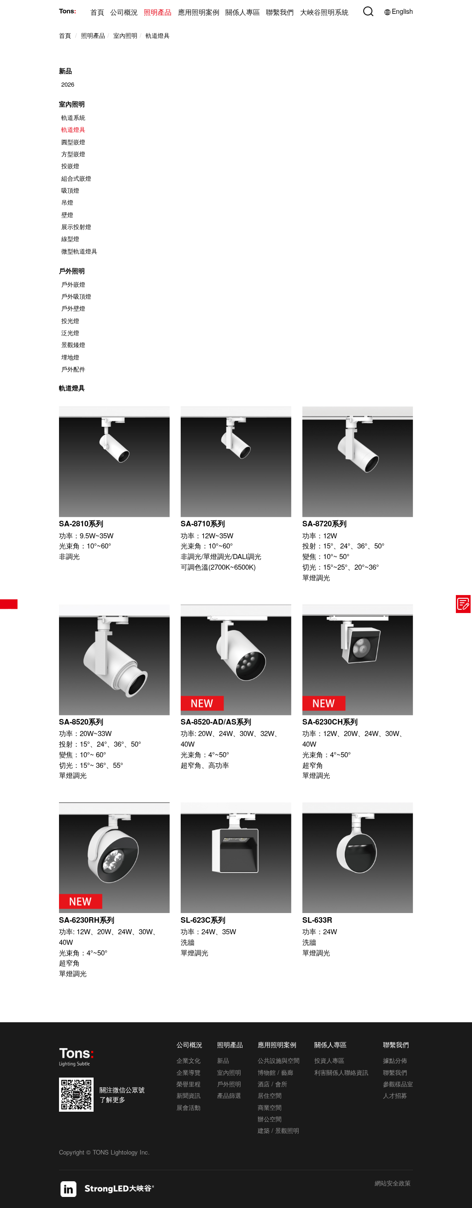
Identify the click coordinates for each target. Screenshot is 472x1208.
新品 (65, 71)
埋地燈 (70, 357)
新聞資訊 (189, 1095)
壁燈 (67, 214)
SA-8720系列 (324, 523)
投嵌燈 (70, 165)
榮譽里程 (189, 1083)
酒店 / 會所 (272, 1083)
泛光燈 (70, 332)
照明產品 (157, 12)
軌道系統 (73, 117)
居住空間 (270, 1095)
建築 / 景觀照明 (278, 1130)
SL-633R (317, 919)
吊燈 (67, 202)
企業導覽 (189, 1072)
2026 (67, 84)
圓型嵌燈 (73, 141)
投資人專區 (329, 1060)
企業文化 (189, 1060)
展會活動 (189, 1107)
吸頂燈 (70, 190)
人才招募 (395, 1095)
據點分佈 (395, 1060)
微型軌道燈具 (79, 251)
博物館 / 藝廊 (275, 1072)
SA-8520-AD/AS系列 (216, 721)
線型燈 (70, 238)
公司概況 (124, 12)
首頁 (97, 12)
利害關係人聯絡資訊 (341, 1072)
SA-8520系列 (81, 721)
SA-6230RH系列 (86, 919)
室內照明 (72, 103)
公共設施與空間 (279, 1060)
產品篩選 (9, 604)
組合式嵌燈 (76, 178)
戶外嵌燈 (73, 284)
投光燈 (70, 320)
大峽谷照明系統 (324, 12)
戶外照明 (72, 270)
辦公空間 (270, 1118)
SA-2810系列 (81, 523)
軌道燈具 (73, 129)
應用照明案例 (198, 12)
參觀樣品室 (398, 1083)
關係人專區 (242, 12)
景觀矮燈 (73, 344)
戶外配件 (73, 369)
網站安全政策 (393, 1183)
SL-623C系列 (203, 919)
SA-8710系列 (203, 523)
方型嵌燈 (73, 153)
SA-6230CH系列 (330, 721)
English (402, 11)
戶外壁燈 (73, 308)
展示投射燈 (76, 226)
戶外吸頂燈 (76, 296)
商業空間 (270, 1107)
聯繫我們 (280, 12)
